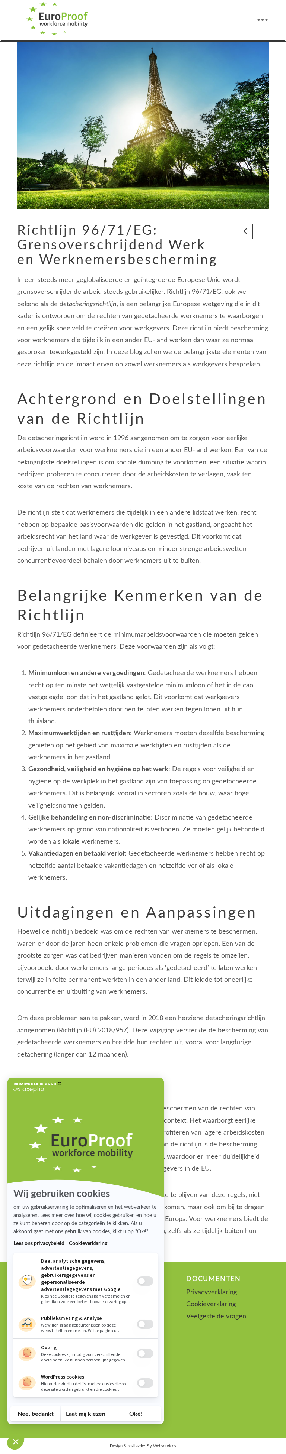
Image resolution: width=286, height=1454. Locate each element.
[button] (262, 19)
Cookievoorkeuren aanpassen (143, 1430)
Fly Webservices (161, 1446)
